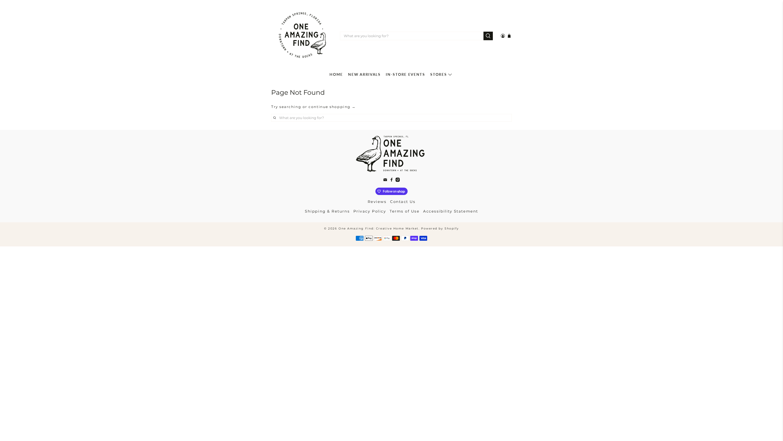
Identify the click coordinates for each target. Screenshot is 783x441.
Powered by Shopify (440, 228)
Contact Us (403, 201)
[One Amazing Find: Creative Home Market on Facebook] (391, 180)
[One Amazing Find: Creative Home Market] (302, 36)
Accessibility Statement (450, 211)
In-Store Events (405, 74)
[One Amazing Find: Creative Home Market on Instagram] (398, 180)
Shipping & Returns (327, 211)
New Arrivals (364, 74)
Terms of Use (405, 211)
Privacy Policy (369, 211)
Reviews (377, 201)
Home (336, 74)
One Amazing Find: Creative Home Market (378, 228)
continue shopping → (332, 107)
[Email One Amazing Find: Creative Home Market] (385, 180)
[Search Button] (488, 36)
